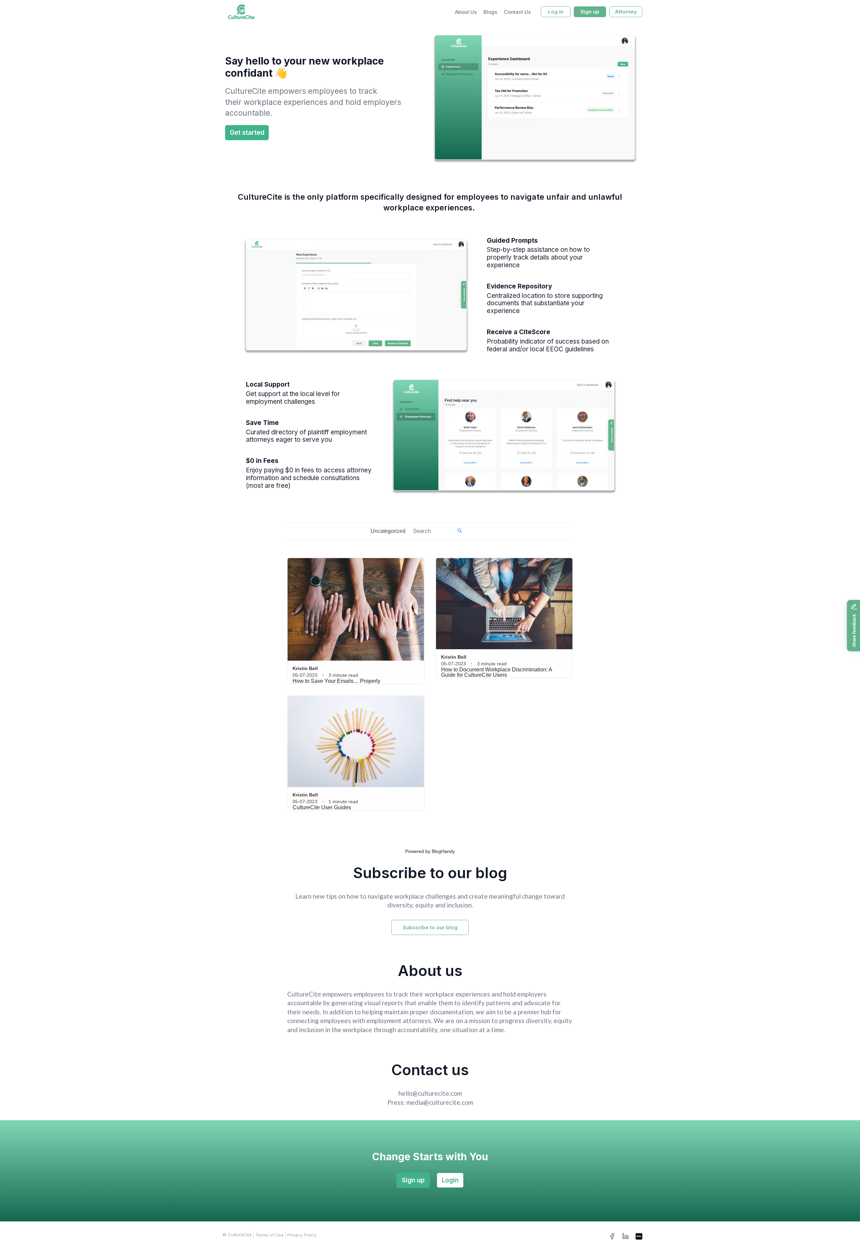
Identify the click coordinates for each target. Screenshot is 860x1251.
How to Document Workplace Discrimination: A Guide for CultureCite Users (496, 672)
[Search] (460, 531)
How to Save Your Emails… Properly (336, 681)
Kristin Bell (305, 668)
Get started (247, 132)
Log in (555, 11)
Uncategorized (388, 531)
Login (450, 1180)
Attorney (626, 11)
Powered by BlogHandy (430, 851)
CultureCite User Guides (322, 807)
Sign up (413, 1180)
